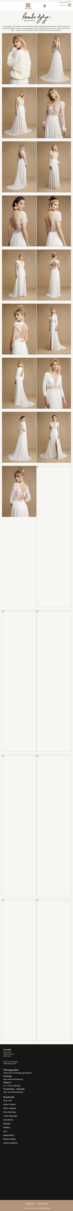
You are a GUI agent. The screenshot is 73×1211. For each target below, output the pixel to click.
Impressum (30, 1204)
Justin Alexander (10, 1116)
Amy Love (7, 1100)
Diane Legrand (9, 1108)
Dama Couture (9, 1104)
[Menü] (44, 6)
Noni (5, 1131)
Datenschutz (42, 1204)
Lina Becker (8, 1120)
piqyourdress (8, 1135)
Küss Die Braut (9, 1112)
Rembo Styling (9, 1139)
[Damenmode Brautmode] (69, 4)
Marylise (6, 1124)
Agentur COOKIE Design (43, 1208)
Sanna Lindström (10, 1143)
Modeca (6, 1127)
